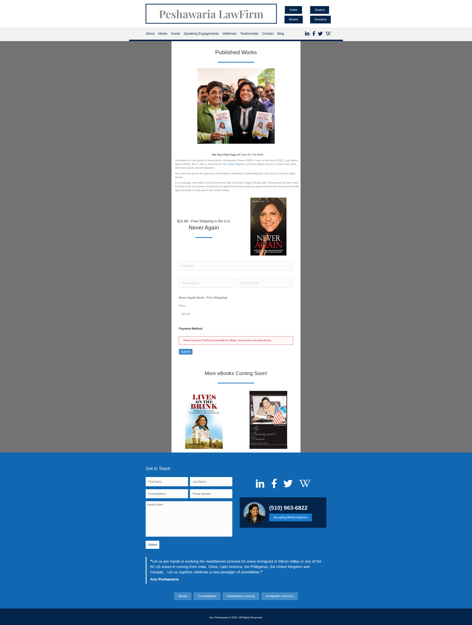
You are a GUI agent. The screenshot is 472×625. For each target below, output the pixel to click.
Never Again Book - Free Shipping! (203, 297)
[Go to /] (211, 14)
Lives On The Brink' (238, 154)
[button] (293, 10)
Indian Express (236, 164)
